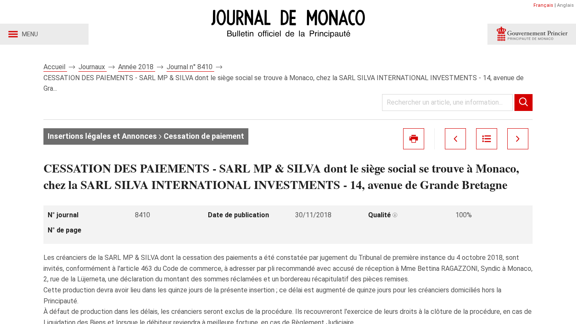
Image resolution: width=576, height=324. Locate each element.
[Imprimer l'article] (413, 138)
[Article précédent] (455, 138)
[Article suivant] (517, 138)
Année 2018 (136, 67)
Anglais (565, 5)
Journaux (92, 67)
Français (543, 5)
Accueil (55, 67)
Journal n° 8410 (190, 67)
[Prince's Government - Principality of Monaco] (531, 34)
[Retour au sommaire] (486, 138)
